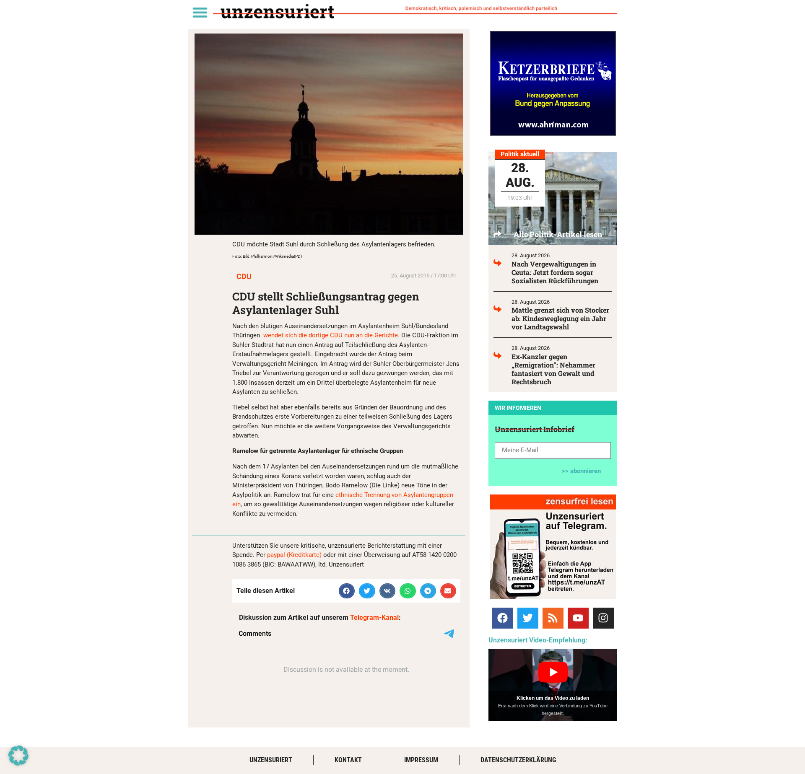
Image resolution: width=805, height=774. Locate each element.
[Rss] (553, 618)
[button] (200, 12)
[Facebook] (502, 618)
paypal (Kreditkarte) (294, 555)
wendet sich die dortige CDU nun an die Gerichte (330, 335)
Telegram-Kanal (374, 617)
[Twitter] (527, 618)
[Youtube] (578, 618)
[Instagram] (603, 618)
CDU (244, 276)
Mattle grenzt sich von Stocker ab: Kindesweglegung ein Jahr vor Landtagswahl (560, 318)
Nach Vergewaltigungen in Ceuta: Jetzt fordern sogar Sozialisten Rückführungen (555, 272)
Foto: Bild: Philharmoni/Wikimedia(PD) (267, 256)
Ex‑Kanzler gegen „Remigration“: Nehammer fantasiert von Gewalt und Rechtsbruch (553, 369)
